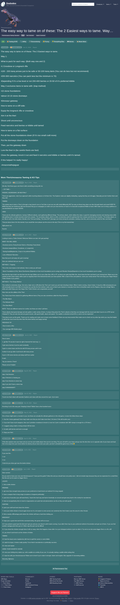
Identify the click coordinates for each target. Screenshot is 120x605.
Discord (27, 579)
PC (59, 598)
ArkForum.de (80, 585)
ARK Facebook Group (31, 585)
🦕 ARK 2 (101, 587)
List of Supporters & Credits (60, 596)
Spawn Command (40, 35)
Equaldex (64, 600)
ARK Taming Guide (55, 579)
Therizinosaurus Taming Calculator (10, 35)
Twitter (27, 581)
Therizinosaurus (6, 27)
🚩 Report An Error (103, 581)
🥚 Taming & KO (15, 47)
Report (35, 47)
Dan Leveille (77, 598)
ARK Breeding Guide (56, 583)
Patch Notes (6, 583)
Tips (23, 35)
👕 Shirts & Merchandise (105, 583)
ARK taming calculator (35, 598)
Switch (70, 598)
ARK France (79, 583)
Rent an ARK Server (79, 579)
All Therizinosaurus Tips (60, 568)
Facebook (28, 583)
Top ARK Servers (79, 581)
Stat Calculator (30, 35)
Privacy (97, 598)
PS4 (66, 598)
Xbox (62, 598)
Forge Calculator (6, 581)
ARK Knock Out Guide (56, 581)
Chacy (71, 600)
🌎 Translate (101, 585)
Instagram (28, 587)
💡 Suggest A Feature (104, 579)
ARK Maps (4, 579)
